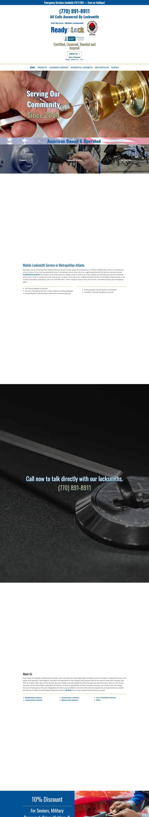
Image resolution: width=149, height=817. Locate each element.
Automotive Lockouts (70, 698)
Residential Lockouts (33, 698)
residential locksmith (31, 274)
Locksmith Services (74, 160)
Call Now (68, 690)
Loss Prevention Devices (106, 698)
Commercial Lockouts (33, 700)
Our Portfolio (126, 160)
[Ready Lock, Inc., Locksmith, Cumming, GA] (74, 38)
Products (22, 160)
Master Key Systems (69, 700)
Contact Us (73, 54)
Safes (98, 700)
